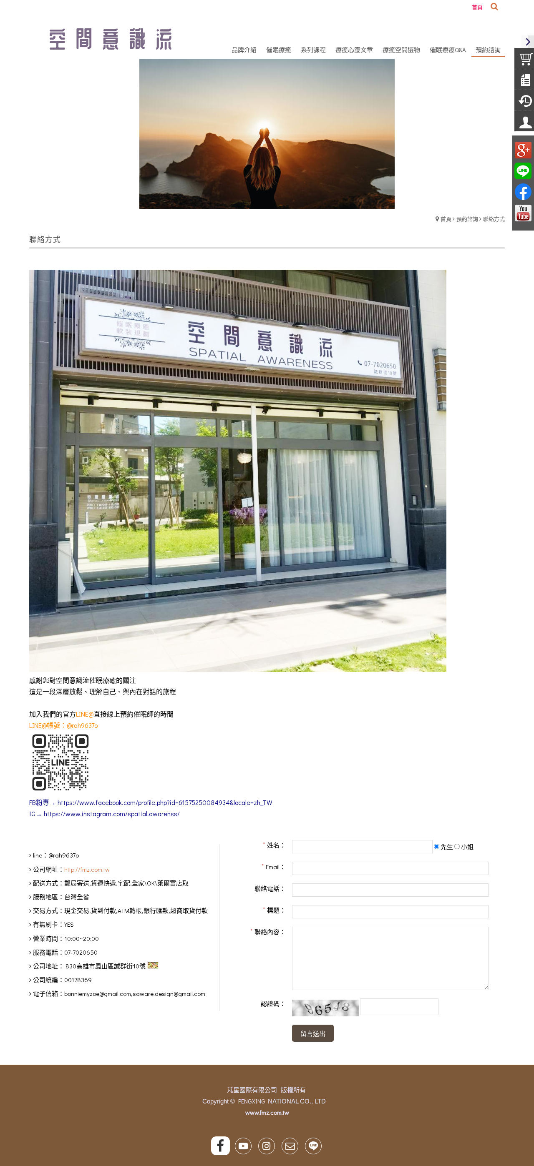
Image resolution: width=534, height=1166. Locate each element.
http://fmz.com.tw (87, 869)
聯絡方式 (494, 218)
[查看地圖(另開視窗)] (153, 966)
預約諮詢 (467, 218)
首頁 (446, 218)
